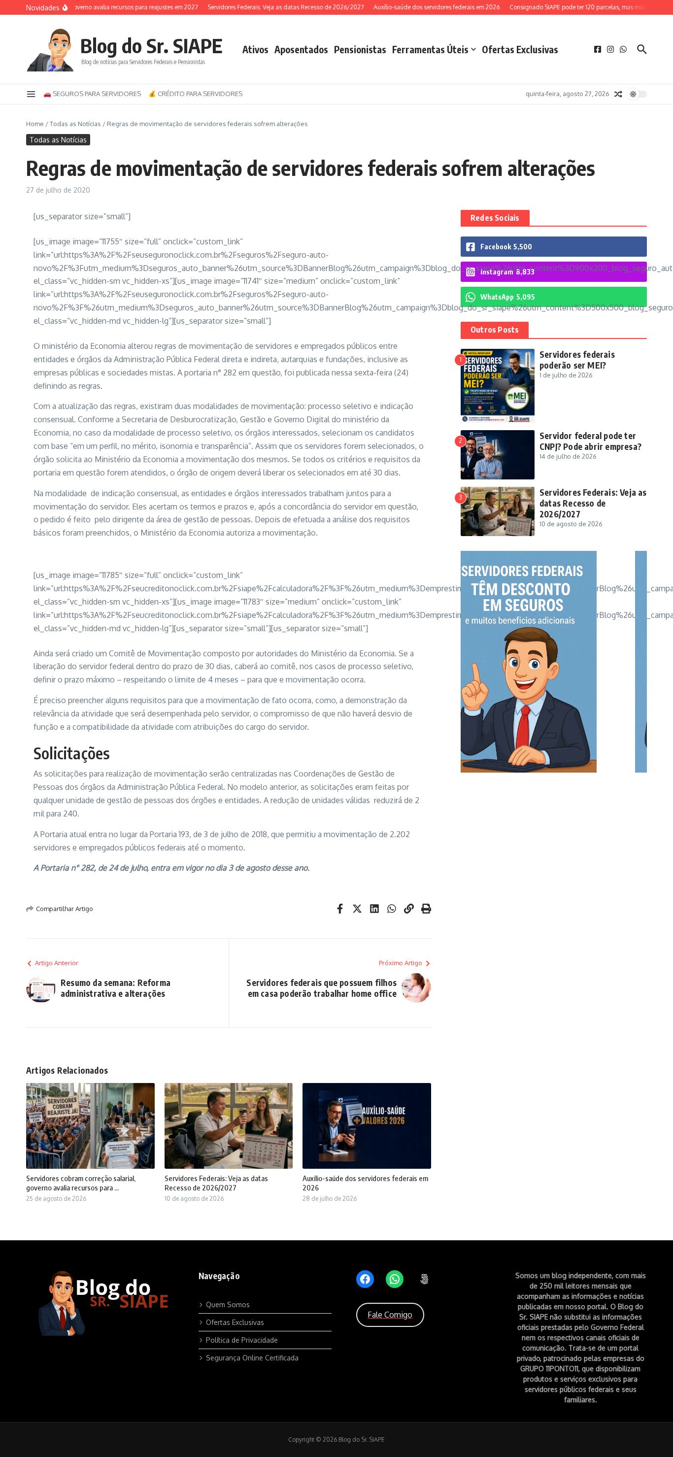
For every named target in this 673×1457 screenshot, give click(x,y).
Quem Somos (228, 1304)
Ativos (255, 49)
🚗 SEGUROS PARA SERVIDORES (92, 94)
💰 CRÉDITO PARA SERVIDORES (195, 94)
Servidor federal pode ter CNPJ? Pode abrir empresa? (590, 441)
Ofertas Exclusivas (520, 49)
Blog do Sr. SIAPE (151, 45)
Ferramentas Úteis (430, 49)
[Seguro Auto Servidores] (554, 770)
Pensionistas (360, 49)
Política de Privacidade (242, 1340)
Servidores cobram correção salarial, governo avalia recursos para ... (80, 1183)
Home (35, 124)
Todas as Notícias (75, 124)
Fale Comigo (390, 1315)
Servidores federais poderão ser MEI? (577, 360)
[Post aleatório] (618, 94)
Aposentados (301, 49)
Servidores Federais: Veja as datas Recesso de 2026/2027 (216, 1183)
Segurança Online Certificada (252, 1358)
